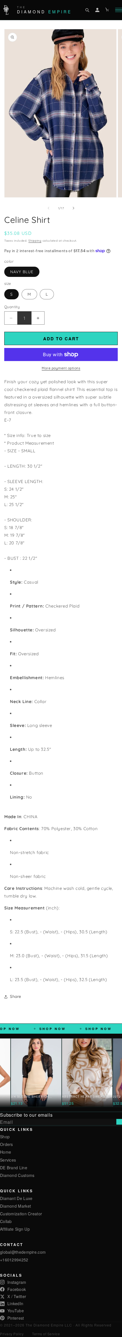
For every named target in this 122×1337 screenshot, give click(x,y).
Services (8, 1160)
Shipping (34, 240)
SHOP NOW (62, 1029)
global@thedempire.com (23, 1252)
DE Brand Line (13, 1167)
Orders (6, 1144)
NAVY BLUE (21, 271)
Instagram (16, 1282)
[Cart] (107, 10)
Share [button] (15, 996)
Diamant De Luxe (16, 1198)
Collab (6, 1221)
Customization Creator (21, 1213)
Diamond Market (15, 1206)
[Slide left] (48, 208)
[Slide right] (73, 208)
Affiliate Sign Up (15, 1229)
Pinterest (15, 1318)
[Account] (97, 10)
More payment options (61, 368)
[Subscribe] (119, 1122)
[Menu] (118, 10)
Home (5, 1152)
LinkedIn (15, 1303)
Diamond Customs (17, 1175)
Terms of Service (46, 1333)
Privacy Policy (12, 1333)
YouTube (15, 1310)
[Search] (87, 10)
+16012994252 (14, 1260)
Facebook (16, 1289)
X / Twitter (16, 1296)
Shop (5, 1136)
